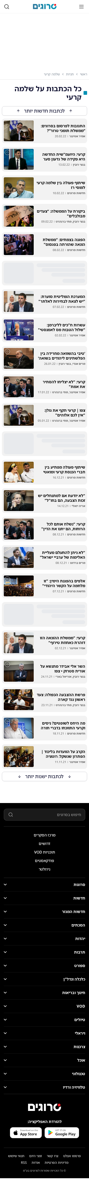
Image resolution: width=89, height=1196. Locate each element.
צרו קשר (52, 1156)
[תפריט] (81, 6)
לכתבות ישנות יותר (44, 776)
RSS (24, 1162)
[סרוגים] (44, 1107)
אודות (36, 1162)
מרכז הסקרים (45, 835)
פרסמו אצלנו (72, 1156)
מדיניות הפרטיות (56, 1162)
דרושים (44, 843)
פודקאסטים (44, 860)
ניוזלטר (44, 869)
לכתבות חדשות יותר (44, 111)
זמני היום (35, 1156)
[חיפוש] (6, 6)
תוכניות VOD (44, 852)
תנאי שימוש (16, 1156)
